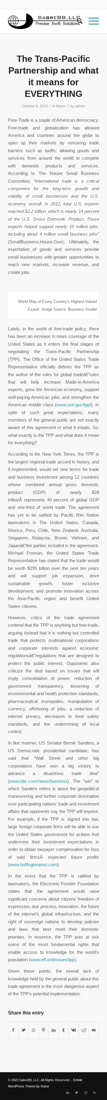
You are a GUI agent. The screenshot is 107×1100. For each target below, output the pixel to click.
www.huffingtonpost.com (33, 864)
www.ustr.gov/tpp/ (73, 404)
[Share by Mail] (94, 1030)
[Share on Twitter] (24, 1030)
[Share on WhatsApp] (34, 1030)
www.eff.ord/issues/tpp (52, 959)
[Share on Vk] (74, 1030)
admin (80, 106)
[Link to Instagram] (85, 1092)
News (60, 106)
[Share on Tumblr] (64, 1030)
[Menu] (91, 21)
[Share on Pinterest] (43, 1030)
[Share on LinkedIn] (54, 1030)
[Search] (77, 21)
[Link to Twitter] (76, 1092)
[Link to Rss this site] (94, 1092)
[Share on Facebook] (13, 1030)
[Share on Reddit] (84, 1030)
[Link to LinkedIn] (67, 1092)
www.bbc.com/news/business (38, 781)
